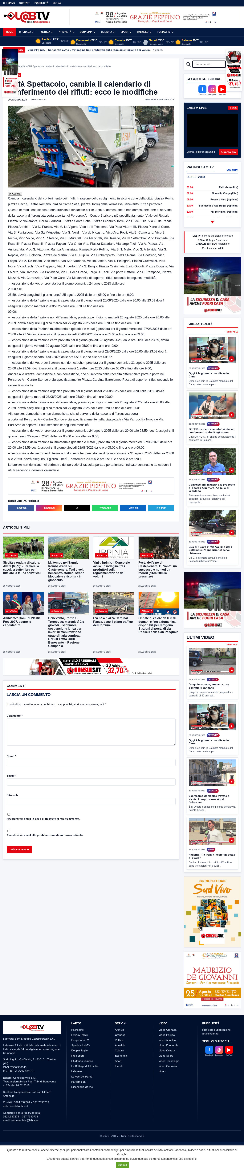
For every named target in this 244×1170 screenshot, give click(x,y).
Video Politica (167, 1049)
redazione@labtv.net (15, 1120)
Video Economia (168, 1059)
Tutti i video (232, 346)
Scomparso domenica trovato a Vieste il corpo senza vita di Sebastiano (209, 827)
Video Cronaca (168, 1043)
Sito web (12, 795)
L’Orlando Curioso (82, 1075)
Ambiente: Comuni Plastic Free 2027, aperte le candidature (22, 622)
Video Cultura (167, 1064)
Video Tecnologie (169, 1075)
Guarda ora (228, 151)
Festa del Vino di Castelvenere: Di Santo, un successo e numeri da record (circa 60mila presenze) (157, 569)
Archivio (119, 1043)
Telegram (161, 508)
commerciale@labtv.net (25, 1134)
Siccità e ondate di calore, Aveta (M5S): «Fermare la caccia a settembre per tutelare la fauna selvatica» (22, 568)
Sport (124, 32)
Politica (45, 32)
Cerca (57, 3)
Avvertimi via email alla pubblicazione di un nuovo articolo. (45, 835)
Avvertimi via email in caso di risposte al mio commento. (43, 819)
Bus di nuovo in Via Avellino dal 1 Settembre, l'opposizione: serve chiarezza (210, 564)
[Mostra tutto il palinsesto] (212, 222)
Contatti (24, 3)
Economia (86, 32)
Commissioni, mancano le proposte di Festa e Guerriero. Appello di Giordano (212, 502)
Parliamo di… (79, 1095)
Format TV (163, 32)
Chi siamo (9, 3)
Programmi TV (80, 1054)
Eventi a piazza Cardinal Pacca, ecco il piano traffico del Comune (113, 622)
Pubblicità (41, 3)
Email (11, 776)
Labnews (76, 1085)
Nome (11, 756)
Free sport (77, 1069)
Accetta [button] (122, 1164)
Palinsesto (144, 32)
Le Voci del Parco (81, 1090)
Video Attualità (167, 1054)
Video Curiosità (168, 1080)
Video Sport (166, 1069)
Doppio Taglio (79, 1064)
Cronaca (25, 32)
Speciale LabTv (80, 1059)
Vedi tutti (232, 170)
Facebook (21, 508)
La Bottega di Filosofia (84, 1080)
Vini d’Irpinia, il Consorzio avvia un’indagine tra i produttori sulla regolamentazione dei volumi (89, 49)
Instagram (49, 508)
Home (9, 32)
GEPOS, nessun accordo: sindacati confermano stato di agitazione (211, 445)
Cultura (106, 32)
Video (162, 1085)
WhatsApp (105, 508)
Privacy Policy (79, 1049)
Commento (14, 716)
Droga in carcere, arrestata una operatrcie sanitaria (209, 714)
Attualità (65, 32)
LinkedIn (133, 508)
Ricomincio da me (82, 1101)
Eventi (118, 1080)
